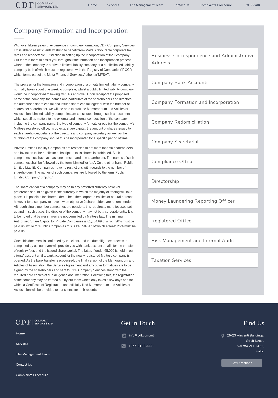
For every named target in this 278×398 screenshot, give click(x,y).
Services (113, 5)
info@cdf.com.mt (141, 335)
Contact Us (181, 5)
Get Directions (241, 363)
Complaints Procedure (216, 5)
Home (92, 5)
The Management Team (146, 5)
